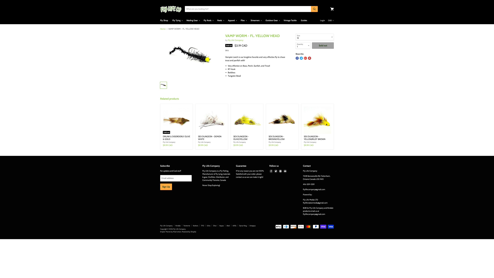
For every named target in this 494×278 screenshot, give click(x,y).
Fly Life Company (235, 40)
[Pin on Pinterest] (309, 58)
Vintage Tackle (290, 20)
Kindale (178, 226)
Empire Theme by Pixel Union (170, 232)
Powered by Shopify (189, 232)
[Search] (314, 9)
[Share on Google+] (305, 58)
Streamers (255, 20)
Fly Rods (208, 20)
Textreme (186, 226)
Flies (243, 20)
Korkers (195, 226)
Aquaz (221, 226)
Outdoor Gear (272, 20)
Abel (228, 226)
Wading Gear (192, 20)
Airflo (234, 226)
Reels (220, 20)
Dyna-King (243, 226)
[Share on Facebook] (297, 58)
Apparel (231, 20)
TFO (202, 226)
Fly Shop (164, 20)
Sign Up (166, 186)
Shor (215, 226)
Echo (208, 226)
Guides (304, 20)
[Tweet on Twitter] (301, 58)
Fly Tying (176, 20)
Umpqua (252, 226)
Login (322, 20)
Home (163, 29)
